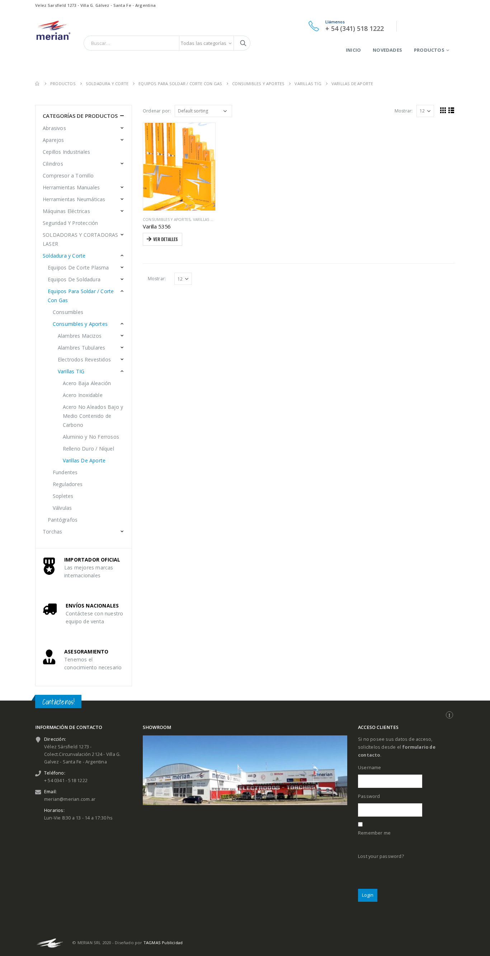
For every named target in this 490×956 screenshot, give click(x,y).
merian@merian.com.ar (69, 799)
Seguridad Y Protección (70, 223)
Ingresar (445, 26)
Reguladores (68, 484)
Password (369, 796)
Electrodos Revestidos (84, 359)
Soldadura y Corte (64, 255)
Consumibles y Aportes (166, 219)
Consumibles (68, 312)
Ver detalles (165, 239)
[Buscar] (243, 43)
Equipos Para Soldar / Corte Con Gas (81, 296)
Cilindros (53, 163)
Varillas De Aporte (212, 219)
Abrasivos (54, 128)
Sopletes (63, 496)
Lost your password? (381, 856)
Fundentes (65, 472)
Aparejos (53, 140)
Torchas (52, 531)
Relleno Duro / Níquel (88, 448)
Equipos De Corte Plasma (78, 267)
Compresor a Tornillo (68, 175)
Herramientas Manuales (71, 187)
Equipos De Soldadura (74, 279)
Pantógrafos (62, 519)
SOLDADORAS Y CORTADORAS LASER (80, 239)
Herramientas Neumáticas (74, 199)
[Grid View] (443, 110)
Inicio (353, 50)
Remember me (374, 833)
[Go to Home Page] (37, 83)
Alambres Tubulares (81, 347)
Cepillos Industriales (66, 151)
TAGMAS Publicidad (163, 942)
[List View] (451, 110)
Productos (429, 50)
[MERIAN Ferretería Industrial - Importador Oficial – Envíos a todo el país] (53, 29)
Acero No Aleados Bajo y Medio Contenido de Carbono (93, 415)
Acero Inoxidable (83, 395)
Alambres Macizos (80, 335)
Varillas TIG (71, 371)
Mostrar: (404, 111)
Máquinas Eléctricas (66, 211)
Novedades (387, 50)
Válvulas (62, 507)
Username (369, 768)
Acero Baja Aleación (87, 383)
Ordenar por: (157, 111)
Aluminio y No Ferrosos (91, 436)
